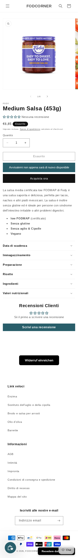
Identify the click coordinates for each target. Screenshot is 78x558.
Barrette (13, 430)
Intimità (12, 462)
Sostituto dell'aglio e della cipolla (29, 404)
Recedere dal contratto (56, 551)
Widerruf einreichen (39, 360)
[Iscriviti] (59, 520)
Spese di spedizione (30, 129)
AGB (10, 454)
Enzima (12, 396)
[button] (7, 6)
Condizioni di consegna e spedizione (31, 479)
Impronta (13, 471)
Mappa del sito (17, 496)
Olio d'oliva (15, 421)
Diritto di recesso (19, 488)
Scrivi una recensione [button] (39, 327)
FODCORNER (32, 551)
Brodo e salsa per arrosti (24, 413)
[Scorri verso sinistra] (31, 96)
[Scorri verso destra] (47, 96)
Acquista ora (39, 178)
